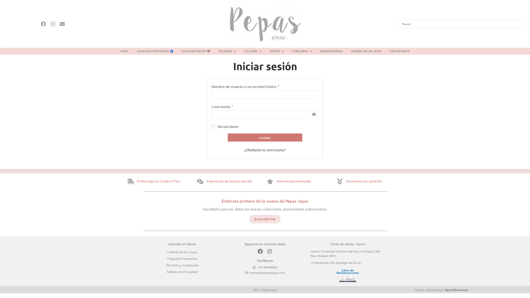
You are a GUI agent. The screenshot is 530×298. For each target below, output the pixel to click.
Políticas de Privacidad (182, 272)
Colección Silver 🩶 (196, 51)
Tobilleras (300, 51)
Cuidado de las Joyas (366, 51)
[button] (227, 51)
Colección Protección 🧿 (155, 51)
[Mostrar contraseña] (313, 114)
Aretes (275, 51)
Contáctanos (400, 51)
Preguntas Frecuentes (182, 259)
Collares (251, 51)
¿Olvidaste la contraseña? (265, 150)
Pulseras (225, 51)
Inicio (124, 51)
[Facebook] (43, 24)
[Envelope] (62, 24)
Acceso (265, 137)
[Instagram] (53, 24)
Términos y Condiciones (182, 265)
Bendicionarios (331, 51)
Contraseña (222, 106)
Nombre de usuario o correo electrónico (245, 86)
